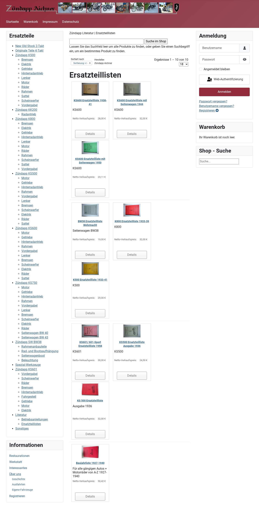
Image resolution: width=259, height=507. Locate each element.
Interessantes (18, 468)
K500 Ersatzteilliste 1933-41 (90, 279)
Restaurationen (19, 456)
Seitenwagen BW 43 (34, 337)
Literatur (21, 415)
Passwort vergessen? (213, 101)
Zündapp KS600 (26, 228)
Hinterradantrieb (32, 73)
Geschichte (18, 479)
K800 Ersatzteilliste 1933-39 (132, 221)
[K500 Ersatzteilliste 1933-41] (90, 268)
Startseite (12, 22)
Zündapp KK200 (26, 110)
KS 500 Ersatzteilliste (90, 400)
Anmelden (224, 92)
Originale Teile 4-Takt (29, 50)
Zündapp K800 (25, 119)
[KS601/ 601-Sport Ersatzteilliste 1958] (90, 331)
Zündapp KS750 (26, 283)
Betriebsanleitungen (34, 419)
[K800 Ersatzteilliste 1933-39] (131, 210)
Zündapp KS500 (26, 173)
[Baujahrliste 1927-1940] (90, 451)
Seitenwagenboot (33, 355)
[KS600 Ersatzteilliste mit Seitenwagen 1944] (131, 89)
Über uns (15, 474)
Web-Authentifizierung (228, 79)
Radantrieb (28, 114)
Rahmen (27, 91)
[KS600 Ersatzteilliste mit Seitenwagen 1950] (90, 147)
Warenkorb (31, 22)
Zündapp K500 (25, 55)
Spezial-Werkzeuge (28, 365)
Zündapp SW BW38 (28, 342)
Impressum (50, 22)
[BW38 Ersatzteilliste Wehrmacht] (90, 210)
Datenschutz (70, 22)
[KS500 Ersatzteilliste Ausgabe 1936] (131, 331)
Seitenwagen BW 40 (34, 333)
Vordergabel (29, 105)
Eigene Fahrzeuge (22, 489)
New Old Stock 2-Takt (29, 46)
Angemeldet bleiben (217, 69)
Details (90, 134)
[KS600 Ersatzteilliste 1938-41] (90, 89)
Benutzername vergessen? (216, 106)
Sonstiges (22, 428)
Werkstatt (15, 462)
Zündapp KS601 (26, 369)
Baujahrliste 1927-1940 (90, 462)
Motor (25, 82)
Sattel (25, 96)
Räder (25, 87)
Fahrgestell (28, 396)
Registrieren (17, 496)
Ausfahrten (18, 484)
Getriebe (26, 69)
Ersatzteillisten (31, 424)
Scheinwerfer (30, 100)
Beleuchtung (29, 360)
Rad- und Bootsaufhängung (39, 351)
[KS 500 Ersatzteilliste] (90, 389)
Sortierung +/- (80, 63)
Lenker (25, 78)
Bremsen (27, 59)
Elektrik (26, 64)
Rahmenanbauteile (34, 346)
